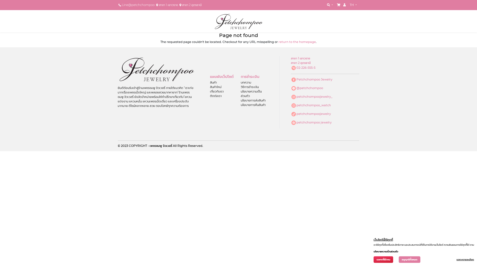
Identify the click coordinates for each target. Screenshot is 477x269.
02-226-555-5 (305, 67)
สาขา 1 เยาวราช (168, 5)
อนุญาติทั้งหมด (409, 259)
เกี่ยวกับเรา (217, 91)
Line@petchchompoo (138, 5)
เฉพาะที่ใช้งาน (383, 259)
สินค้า (213, 82)
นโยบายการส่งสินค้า (253, 100)
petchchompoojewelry (313, 114)
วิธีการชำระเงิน (250, 87)
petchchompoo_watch (313, 105)
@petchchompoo (309, 88)
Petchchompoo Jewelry (314, 79)
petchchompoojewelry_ (314, 96)
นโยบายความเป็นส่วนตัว (386, 251)
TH (352, 5)
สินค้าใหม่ (216, 87)
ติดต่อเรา (216, 96)
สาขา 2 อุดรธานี (192, 5)
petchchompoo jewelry (314, 122)
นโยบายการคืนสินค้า (253, 105)
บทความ (246, 82)
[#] (338, 5)
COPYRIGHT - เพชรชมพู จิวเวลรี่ (151, 146)
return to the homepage (297, 42)
